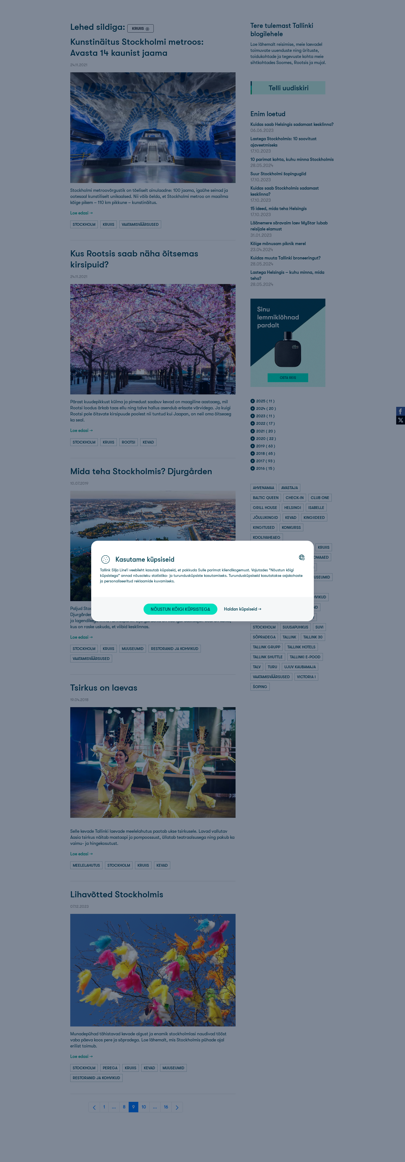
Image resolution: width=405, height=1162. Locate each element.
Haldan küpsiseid (240, 609)
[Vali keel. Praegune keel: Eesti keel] (301, 557)
